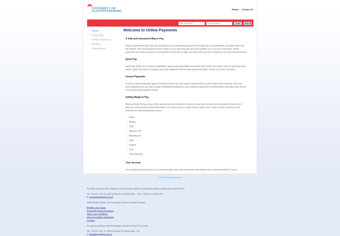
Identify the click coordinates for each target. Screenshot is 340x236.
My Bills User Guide (96, 208)
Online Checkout (101, 39)
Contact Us (247, 9)
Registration (99, 48)
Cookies (91, 220)
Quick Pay (97, 35)
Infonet (235, 9)
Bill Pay (96, 44)
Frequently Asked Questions (100, 211)
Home (95, 30)
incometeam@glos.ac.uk (101, 197)
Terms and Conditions (97, 214)
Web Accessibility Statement (100, 217)
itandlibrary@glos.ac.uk (100, 234)
